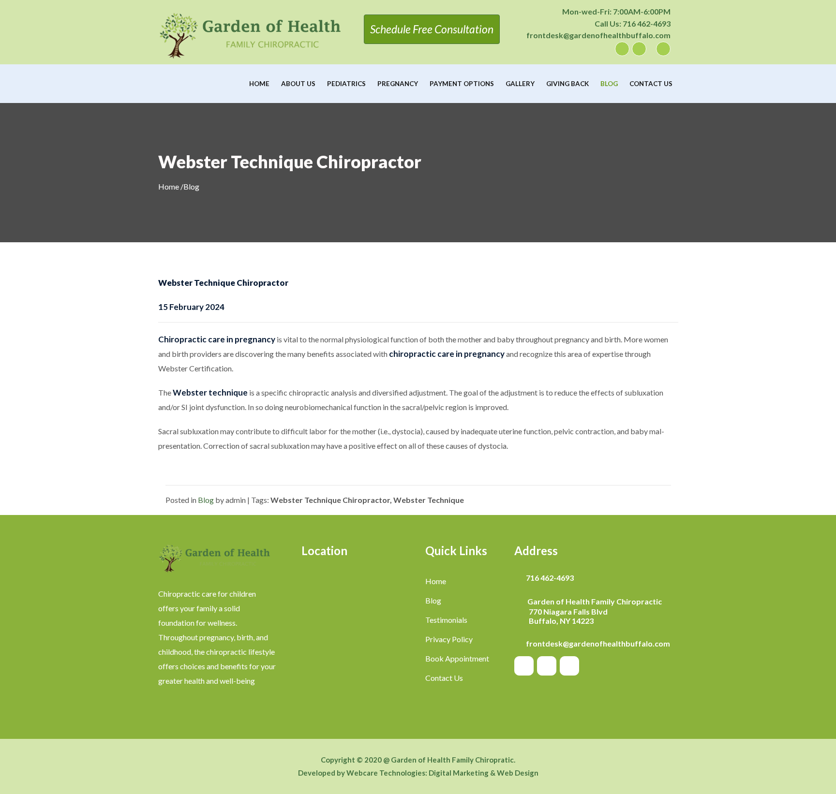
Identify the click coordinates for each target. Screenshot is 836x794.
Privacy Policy (449, 639)
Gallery (520, 84)
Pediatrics (346, 84)
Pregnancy (397, 84)
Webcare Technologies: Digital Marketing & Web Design (442, 772)
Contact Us (650, 84)
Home (259, 84)
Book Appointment (457, 658)
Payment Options (462, 84)
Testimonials (446, 619)
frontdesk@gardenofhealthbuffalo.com (598, 35)
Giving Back (567, 84)
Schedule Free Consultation (431, 29)
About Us (298, 84)
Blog (609, 84)
